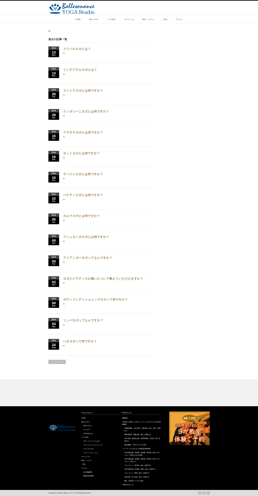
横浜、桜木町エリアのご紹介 (134, 481)
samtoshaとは (88, 433)
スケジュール (129, 19)
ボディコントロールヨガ (91, 441)
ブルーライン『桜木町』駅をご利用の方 (137, 465)
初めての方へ (94, 19)
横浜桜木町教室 (88, 476)
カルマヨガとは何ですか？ (81, 216)
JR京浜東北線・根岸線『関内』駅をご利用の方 (140, 469)
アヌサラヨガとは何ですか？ (83, 132)
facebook (208, 493)
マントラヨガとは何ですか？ (83, 90)
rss (199, 493)
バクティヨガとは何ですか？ (83, 195)
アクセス (179, 19)
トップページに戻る (57, 362)
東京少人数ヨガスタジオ (67, 493)
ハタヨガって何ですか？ (80, 341)
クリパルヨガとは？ (77, 48)
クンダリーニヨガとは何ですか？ (86, 111)
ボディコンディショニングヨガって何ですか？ (95, 299)
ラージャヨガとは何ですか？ (83, 174)
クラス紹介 (112, 19)
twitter (203, 493)
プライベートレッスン (90, 452)
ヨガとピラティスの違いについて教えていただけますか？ (103, 278)
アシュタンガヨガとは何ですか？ (86, 237)
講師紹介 (125, 418)
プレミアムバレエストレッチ (93, 445)
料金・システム (148, 19)
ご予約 (164, 19)
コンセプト (87, 429)
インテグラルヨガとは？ (80, 69)
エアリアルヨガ (88, 449)
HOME (78, 19)
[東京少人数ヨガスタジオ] (71, 13)
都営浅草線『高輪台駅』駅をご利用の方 (137, 434)
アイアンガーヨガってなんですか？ (87, 257)
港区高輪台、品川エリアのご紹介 (135, 445)
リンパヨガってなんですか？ (83, 320)
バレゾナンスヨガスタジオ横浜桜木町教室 (136, 448)
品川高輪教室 (87, 472)
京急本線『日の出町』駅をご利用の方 (136, 477)
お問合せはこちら (128, 484)
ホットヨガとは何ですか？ (81, 153)
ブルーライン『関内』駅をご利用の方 (136, 473)
